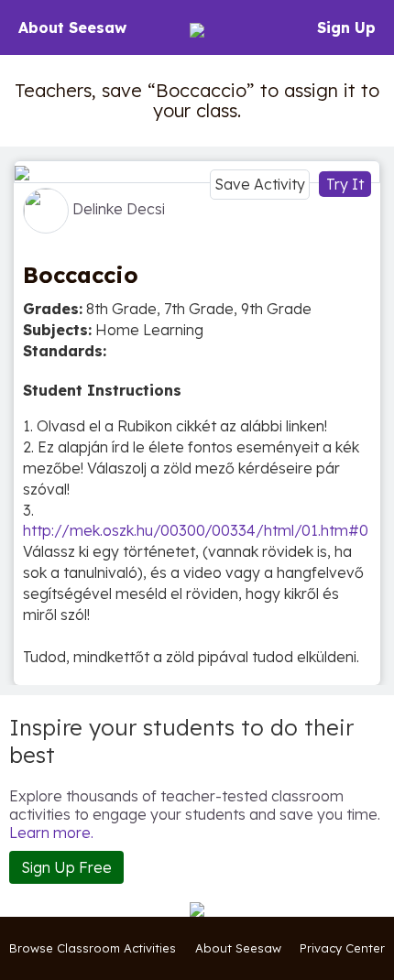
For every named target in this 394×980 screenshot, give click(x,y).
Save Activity (259, 184)
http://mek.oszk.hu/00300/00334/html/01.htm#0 (195, 530)
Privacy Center (342, 948)
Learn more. (51, 832)
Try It (345, 184)
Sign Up (346, 27)
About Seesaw (72, 27)
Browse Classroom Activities (92, 948)
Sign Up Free (66, 867)
